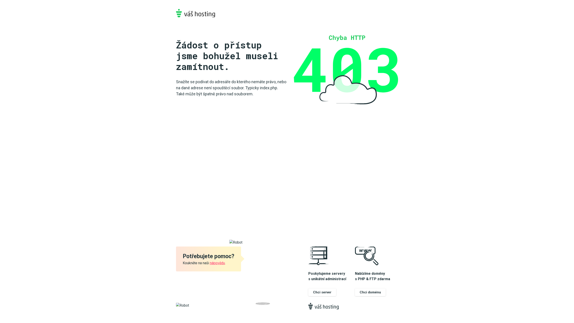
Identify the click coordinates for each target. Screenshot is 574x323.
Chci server (322, 292)
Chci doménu (370, 292)
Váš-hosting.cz (195, 13)
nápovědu (217, 263)
